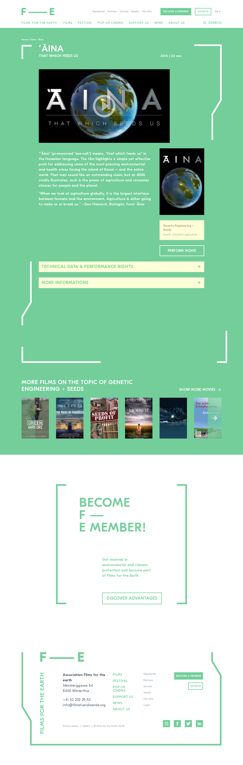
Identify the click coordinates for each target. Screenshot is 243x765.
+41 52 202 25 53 (77, 700)
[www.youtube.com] (104, 106)
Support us (139, 23)
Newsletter (99, 11)
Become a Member (188, 676)
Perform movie (182, 251)
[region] (190, 106)
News (158, 23)
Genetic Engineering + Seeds (178, 227)
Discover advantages (132, 598)
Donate (203, 11)
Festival (85, 23)
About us (176, 23)
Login (147, 705)
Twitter (188, 723)
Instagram (166, 723)
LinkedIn (199, 723)
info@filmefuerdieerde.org (84, 705)
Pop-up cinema (110, 23)
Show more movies (197, 390)
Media (135, 11)
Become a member (176, 11)
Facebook (177, 723)
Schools (124, 11)
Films (68, 23)
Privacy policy (71, 726)
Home (25, 39)
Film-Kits (147, 11)
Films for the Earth (39, 23)
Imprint (86, 726)
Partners (112, 11)
